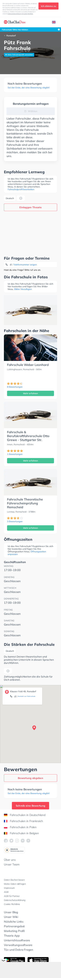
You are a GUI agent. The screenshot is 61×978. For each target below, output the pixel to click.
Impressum (9, 888)
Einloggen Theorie (30, 207)
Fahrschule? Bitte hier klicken (15, 29)
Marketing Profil (14, 931)
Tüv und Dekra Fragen (18, 949)
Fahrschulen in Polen (23, 827)
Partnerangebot (14, 926)
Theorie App (12, 935)
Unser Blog (11, 912)
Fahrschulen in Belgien (24, 833)
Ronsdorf (11, 35)
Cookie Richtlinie (12, 904)
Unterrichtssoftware (17, 940)
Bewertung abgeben (30, 778)
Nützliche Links (13, 921)
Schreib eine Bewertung (30, 805)
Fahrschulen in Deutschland (28, 815)
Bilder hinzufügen (23, 289)
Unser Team (12, 864)
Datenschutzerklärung (14, 900)
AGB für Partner (12, 896)
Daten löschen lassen (14, 879)
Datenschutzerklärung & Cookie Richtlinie (20, 14)
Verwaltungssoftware (18, 945)
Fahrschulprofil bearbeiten (21, 189)
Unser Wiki (11, 917)
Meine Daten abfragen (15, 883)
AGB (6, 892)
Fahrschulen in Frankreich (26, 821)
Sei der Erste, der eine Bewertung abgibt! (28, 87)
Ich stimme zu (48, 6)
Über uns (9, 860)
